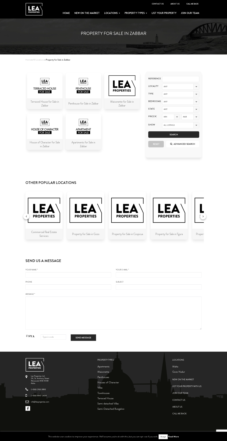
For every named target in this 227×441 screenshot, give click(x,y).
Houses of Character (108, 382)
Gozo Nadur (178, 372)
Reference (153, 78)
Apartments (103, 366)
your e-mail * (122, 269)
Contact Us (158, 3)
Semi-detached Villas (108, 403)
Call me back (192, 3)
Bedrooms (153, 101)
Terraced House (105, 398)
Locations (111, 13)
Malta (175, 366)
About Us (175, 3)
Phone (28, 282)
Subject (119, 282)
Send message (83, 337)
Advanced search (184, 144)
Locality (153, 86)
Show (151, 125)
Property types (135, 13)
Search (174, 134)
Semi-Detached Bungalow (110, 409)
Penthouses (103, 377)
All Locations (38, 59)
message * (30, 294)
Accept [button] (163, 436)
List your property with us (187, 386)
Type (150, 94)
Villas (100, 387)
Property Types (105, 359)
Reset (156, 144)
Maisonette (103, 372)
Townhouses (103, 393)
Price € (152, 116)
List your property (164, 13)
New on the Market (87, 13)
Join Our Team (190, 13)
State (151, 109)
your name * (31, 269)
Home (66, 13)
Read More (173, 436)
